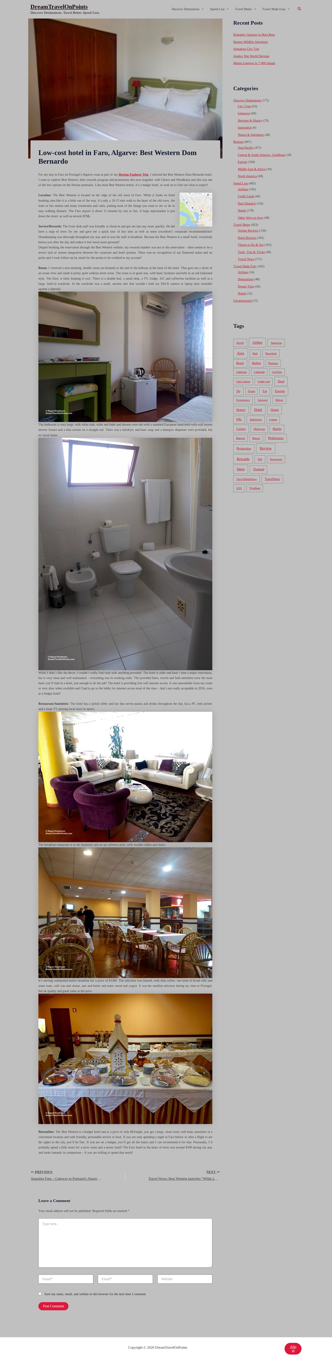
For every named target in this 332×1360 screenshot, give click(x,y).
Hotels (242, 210)
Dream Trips (246, 286)
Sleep (241, 469)
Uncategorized (242, 300)
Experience (243, 400)
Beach (240, 363)
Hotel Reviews (247, 238)
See (260, 459)
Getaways (244, 113)
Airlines (243, 189)
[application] (201, 9)
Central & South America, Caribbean (261, 155)
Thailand (258, 469)
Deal (281, 381)
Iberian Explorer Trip (133, 174)
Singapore (276, 459)
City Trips (244, 106)
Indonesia (256, 419)
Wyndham (254, 488)
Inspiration (245, 127)
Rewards (243, 459)
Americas (276, 342)
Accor (240, 342)
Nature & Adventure (251, 135)
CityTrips (277, 372)
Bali (255, 353)
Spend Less (217, 9)
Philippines (276, 438)
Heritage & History (250, 120)
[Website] (184, 1280)
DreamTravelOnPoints (59, 6)
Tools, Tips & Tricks (251, 252)
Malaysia (259, 429)
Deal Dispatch (247, 203)
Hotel (258, 410)
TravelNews (272, 479)
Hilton (279, 400)
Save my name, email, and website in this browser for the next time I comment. (95, 1294)
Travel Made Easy (273, 9)
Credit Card (263, 381)
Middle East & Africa (251, 169)
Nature (256, 438)
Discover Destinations (185, 9)
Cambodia (259, 372)
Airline (257, 342)
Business (273, 363)
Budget (256, 363)
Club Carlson (243, 381)
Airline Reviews (248, 230)
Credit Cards (246, 196)
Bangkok (271, 353)
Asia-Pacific (245, 147)
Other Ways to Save (250, 217)
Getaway (262, 400)
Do (238, 391)
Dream (251, 391)
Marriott (240, 438)
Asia (240, 353)
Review (266, 448)
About (293, 1348)
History (241, 410)
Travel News (246, 259)
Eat (265, 391)
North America (247, 176)
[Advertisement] (166, 52)
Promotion (243, 448)
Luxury (241, 429)
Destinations (245, 279)
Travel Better (243, 9)
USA (239, 488)
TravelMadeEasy (246, 479)
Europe (242, 162)
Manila (277, 429)
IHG (239, 419)
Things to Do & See (251, 245)
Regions (238, 142)
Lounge (273, 419)
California (241, 372)
